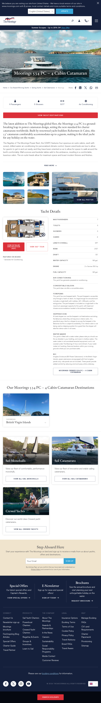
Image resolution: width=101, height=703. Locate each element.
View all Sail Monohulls (26, 479)
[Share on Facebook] (75, 88)
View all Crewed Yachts (26, 529)
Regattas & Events (31, 637)
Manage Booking (88, 618)
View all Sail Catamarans (75, 479)
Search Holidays (50, 697)
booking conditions (50, 673)
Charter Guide (9, 645)
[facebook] (6, 684)
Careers (45, 637)
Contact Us (8, 618)
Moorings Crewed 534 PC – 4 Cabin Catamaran (75, 371)
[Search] (72, 20)
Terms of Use (68, 626)
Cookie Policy (68, 631)
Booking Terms (68, 622)
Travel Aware (67, 648)
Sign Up (69, 561)
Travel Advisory (68, 639)
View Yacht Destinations (50, 115)
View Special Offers (17, 598)
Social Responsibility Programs (48, 648)
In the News (47, 632)
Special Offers (9, 641)
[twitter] (13, 684)
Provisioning (86, 641)
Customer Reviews (50, 660)
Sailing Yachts (36, 88)
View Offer (65, 28)
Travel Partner (9, 650)
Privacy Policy (36, 569)
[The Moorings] (10, 20)
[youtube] (28, 684)
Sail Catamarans (49, 88)
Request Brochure (81, 601)
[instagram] (21, 684)
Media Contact (48, 656)
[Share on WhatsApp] (91, 87)
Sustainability (48, 641)
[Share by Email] (96, 87)
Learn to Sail (28, 648)
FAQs (83, 622)
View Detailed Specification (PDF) (13, 246)
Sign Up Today (49, 598)
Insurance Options (70, 618)
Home (5, 88)
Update (64, 11)
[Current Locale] (93, 683)
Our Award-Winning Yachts (19, 88)
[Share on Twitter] (80, 88)
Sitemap (85, 645)
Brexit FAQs (67, 644)
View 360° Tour (37, 247)
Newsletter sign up (11, 622)
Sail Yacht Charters (31, 618)
